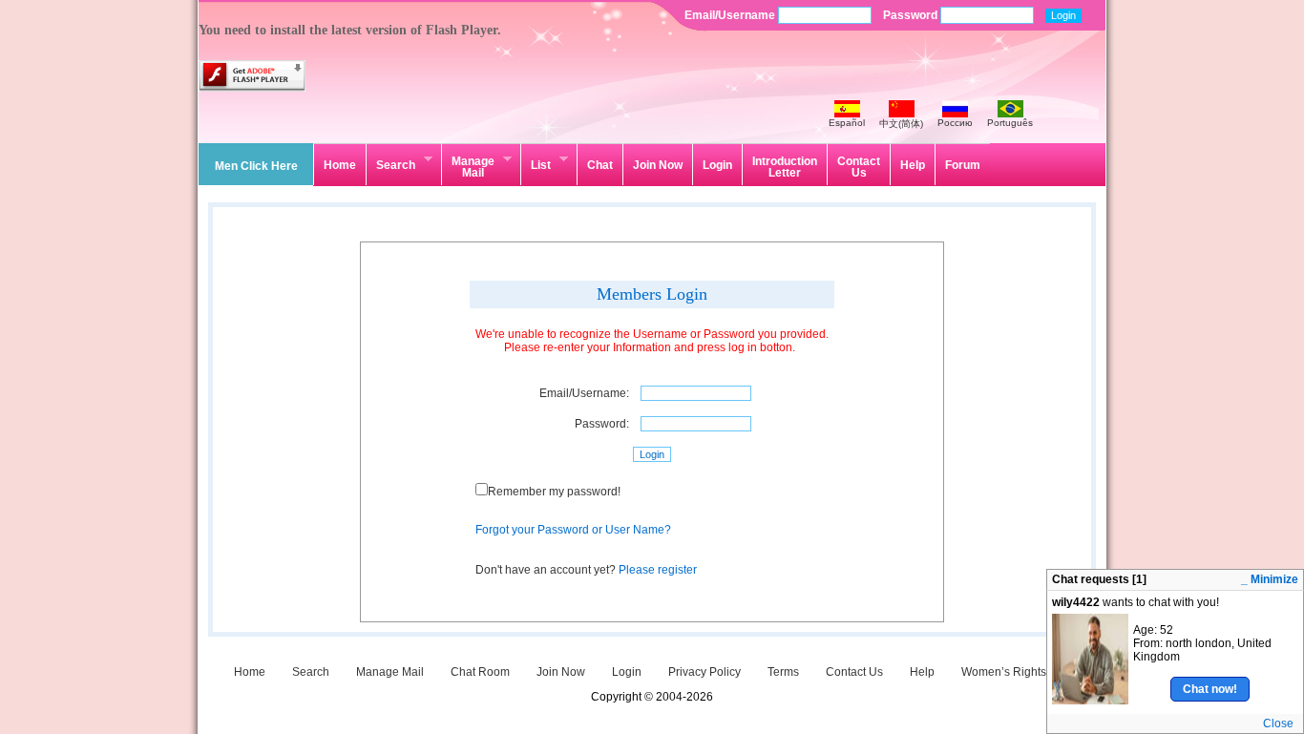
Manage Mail (467, 166)
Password (911, 15)
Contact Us (858, 167)
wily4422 (1076, 602)
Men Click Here (256, 166)
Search (390, 162)
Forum (962, 165)
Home (340, 165)
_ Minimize (1269, 579)
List (535, 162)
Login (717, 165)
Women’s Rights (1003, 672)
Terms (783, 672)
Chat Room (480, 672)
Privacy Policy (704, 672)
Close (1278, 723)
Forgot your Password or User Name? (573, 529)
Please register (658, 570)
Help (912, 165)
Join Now (658, 165)
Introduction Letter (784, 167)
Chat (600, 165)
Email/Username (731, 15)
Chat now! (1210, 689)
